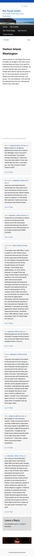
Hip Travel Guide (11, 10)
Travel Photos (8, 34)
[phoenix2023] (17, 543)
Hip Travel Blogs (9, 30)
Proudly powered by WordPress (17, 552)
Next (29, 40)
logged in (16, 524)
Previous (6, 40)
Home (5, 26)
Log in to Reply (9, 172)
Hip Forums (22, 30)
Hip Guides (14, 26)
